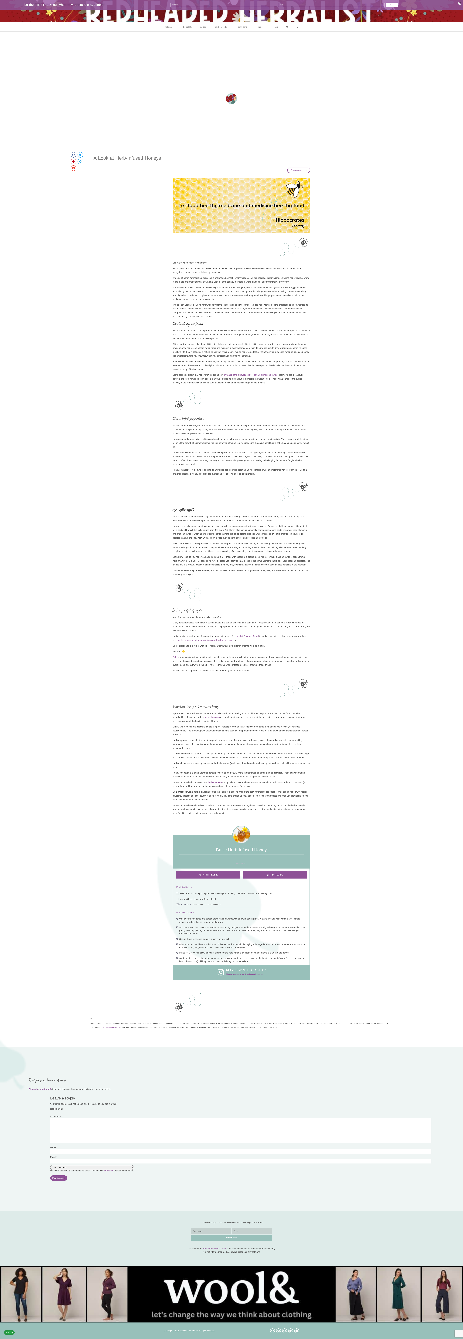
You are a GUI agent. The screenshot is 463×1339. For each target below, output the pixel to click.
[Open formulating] (249, 27)
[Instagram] (284, 1330)
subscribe (108, 1171)
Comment (55, 1117)
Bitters (176, 657)
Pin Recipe (276, 875)
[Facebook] (272, 1330)
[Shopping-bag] (296, 1330)
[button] (73, 155)
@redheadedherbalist (254, 974)
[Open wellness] (174, 27)
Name (53, 1147)
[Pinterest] (278, 1330)
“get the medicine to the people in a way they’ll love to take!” (205, 640)
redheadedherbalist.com (111, 1027)
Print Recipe (210, 875)
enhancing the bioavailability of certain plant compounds (250, 375)
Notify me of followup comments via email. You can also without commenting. (92, 1171)
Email (53, 1157)
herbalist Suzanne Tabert (247, 636)
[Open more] (264, 27)
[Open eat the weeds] (228, 27)
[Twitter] (290, 1330)
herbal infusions (212, 717)
